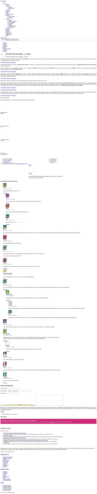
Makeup (10, 6)
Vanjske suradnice (12, 26)
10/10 (55, 161)
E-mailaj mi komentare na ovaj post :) (10, 414)
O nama (7, 18)
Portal (4, 3)
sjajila (26, 163)
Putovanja (10, 17)
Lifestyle (7, 15)
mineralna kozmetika (20, 163)
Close (30, 165)
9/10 (8, 161)
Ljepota (7, 5)
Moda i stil (8, 32)
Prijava (5, 37)
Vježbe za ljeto (6, 442)
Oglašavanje (11, 27)
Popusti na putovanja (7, 486)
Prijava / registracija (12, 21)
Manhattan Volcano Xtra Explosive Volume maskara (37, 440)
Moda (7, 12)
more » (34, 405)
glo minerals (12, 163)
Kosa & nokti (11, 8)
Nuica (4, 366)
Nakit (4, 477)
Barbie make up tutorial (8, 435)
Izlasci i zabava (11, 16)
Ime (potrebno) (4, 388)
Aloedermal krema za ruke (20, 433)
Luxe (9, 9)
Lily (7, 218)
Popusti (2, 482)
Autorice (10, 20)
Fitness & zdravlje (9, 14)
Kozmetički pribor (7, 480)
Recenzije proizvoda (7, 458)
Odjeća (4, 474)
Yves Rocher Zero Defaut (20, 437)
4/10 (11, 162)
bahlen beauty (7, 163)
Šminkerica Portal (5, 454)
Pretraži (2, 37)
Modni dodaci (6, 476)
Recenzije (8, 11)
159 (54, 162)
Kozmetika (5, 472)
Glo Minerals (9, 160)
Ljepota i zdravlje (6, 485)
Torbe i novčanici (6, 478)
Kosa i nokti (8, 33)
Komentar (3, 405)
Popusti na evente (6, 490)
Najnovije (5, 471)
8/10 (55, 160)
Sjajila (11, 158)
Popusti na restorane (7, 488)
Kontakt (10, 24)
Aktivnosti (10, 23)
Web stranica (3, 393)
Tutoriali (7, 10)
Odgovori (5, 193)
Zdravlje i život (9, 34)
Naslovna (8, 4)
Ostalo (7, 35)
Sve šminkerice (11, 22)
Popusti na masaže (7, 487)
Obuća (4, 475)
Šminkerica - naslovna (7, 457)
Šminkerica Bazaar (5, 469)
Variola (21, 56)
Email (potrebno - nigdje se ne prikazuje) (9, 390)
